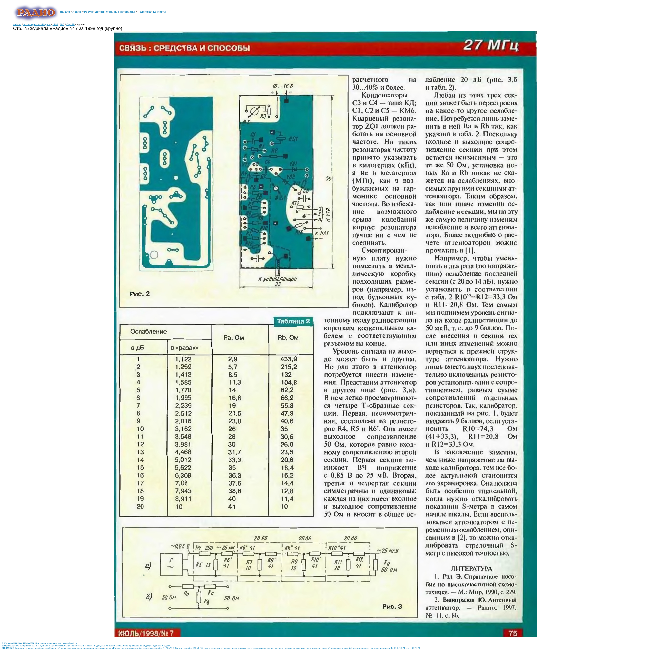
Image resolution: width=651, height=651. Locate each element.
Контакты (159, 11)
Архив (76, 11)
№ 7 (62, 24)
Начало (65, 11)
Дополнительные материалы (115, 11)
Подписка (144, 11)
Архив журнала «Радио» (37, 24)
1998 (55, 24)
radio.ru (17, 24)
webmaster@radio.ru (67, 643)
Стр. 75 (70, 24)
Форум (88, 11)
